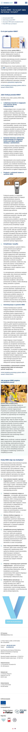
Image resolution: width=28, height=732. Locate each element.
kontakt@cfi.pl (10, 647)
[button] (26, 3)
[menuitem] (13, 728)
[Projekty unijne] (15, 2)
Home (2, 7)
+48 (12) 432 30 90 (10, 645)
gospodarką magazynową (15, 82)
